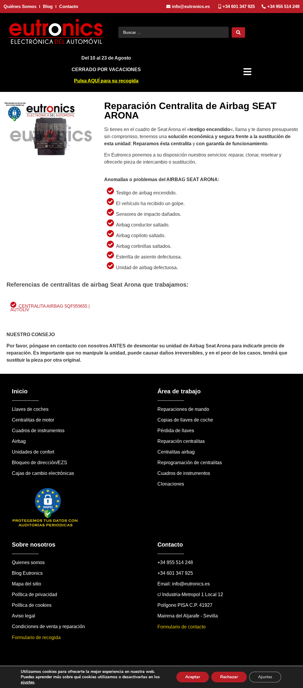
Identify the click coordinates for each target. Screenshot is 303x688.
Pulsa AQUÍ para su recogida (106, 80)
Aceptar (192, 677)
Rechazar (229, 677)
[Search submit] (238, 32)
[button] (248, 72)
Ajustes (265, 677)
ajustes (27, 682)
